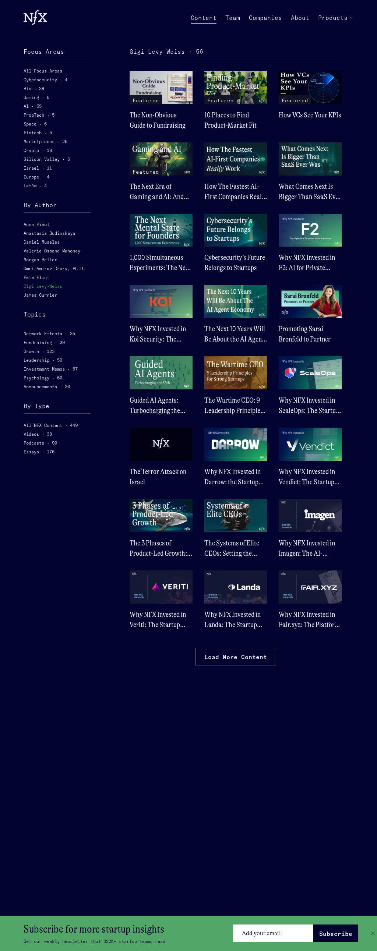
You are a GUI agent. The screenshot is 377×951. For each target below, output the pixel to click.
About (300, 17)
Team (232, 17)
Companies (265, 17)
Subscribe (335, 933)
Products (333, 17)
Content (203, 17)
